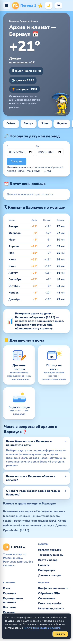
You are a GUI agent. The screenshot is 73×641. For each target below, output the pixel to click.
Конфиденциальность (53, 588)
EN (58, 5)
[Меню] (6, 5)
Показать (17, 161)
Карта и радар (47, 560)
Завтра (28, 123)
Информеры (46, 570)
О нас (7, 588)
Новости (44, 565)
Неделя (62, 123)
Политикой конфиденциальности (42, 627)
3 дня (45, 123)
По (37, 146)
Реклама (9, 612)
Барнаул (24, 21)
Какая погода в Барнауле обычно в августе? (30, 478)
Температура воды (50, 555)
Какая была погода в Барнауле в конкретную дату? (29, 443)
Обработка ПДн (49, 593)
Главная (13, 21)
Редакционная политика (13, 600)
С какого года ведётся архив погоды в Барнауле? (33, 492)
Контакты (9, 607)
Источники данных (51, 608)
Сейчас (11, 123)
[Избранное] (40, 5)
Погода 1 (24, 5)
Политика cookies (50, 603)
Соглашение (46, 598)
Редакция (9, 593)
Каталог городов (49, 550)
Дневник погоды (49, 575)
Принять (60, 634)
